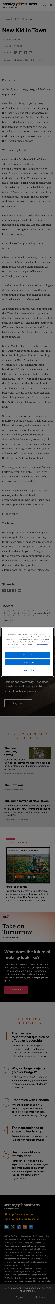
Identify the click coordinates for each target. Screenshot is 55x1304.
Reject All (27, 655)
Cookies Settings (27, 670)
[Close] (49, 631)
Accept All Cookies (27, 662)
